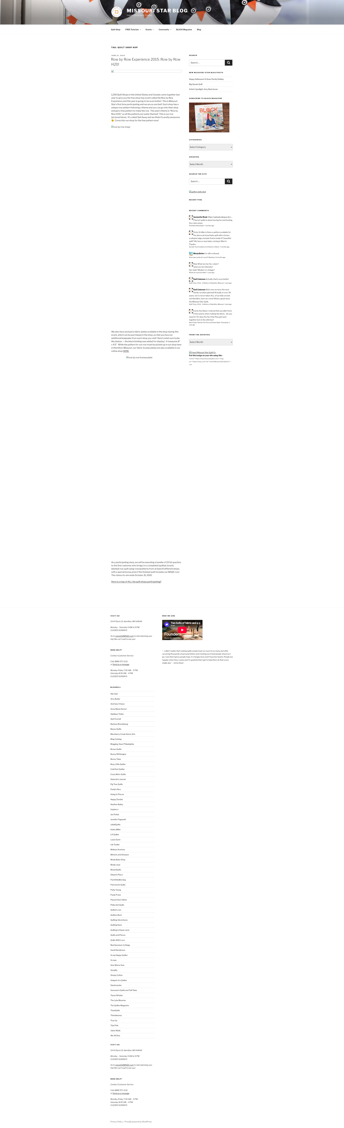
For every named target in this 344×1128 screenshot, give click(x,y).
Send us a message (121, 664)
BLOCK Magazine (184, 29)
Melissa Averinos (117, 849)
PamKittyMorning (118, 880)
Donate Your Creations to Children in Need (204, 247)
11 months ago (220, 257)
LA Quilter (114, 834)
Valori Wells (115, 1030)
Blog (199, 29)
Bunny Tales (115, 759)
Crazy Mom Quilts (118, 774)
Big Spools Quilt (196, 84)
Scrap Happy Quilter (119, 955)
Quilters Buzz (116, 915)
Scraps (113, 960)
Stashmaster (116, 985)
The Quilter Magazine (119, 1005)
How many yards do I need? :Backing (202, 257)
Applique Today (117, 714)
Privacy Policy (116, 1121)
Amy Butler (115, 699)
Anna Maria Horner (118, 709)
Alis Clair (114, 694)
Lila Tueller (115, 844)
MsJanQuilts (115, 870)
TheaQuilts (115, 1010)
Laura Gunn (115, 839)
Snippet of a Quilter (118, 980)
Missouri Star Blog (157, 11)
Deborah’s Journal (118, 779)
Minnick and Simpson (119, 854)
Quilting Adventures (119, 920)
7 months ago (209, 226)
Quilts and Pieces (117, 935)
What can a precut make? (198, 272)
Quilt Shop (115, 29)
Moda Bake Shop (117, 859)
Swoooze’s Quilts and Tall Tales (123, 990)
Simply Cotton (116, 975)
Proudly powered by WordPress (138, 1121)
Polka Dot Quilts (117, 905)
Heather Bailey (116, 804)
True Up (113, 1020)
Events (149, 29)
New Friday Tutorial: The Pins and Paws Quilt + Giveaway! (209, 322)
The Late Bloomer (118, 1000)
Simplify (113, 970)
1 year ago (210, 272)
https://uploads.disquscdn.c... (220, 217)
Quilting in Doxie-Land (119, 930)
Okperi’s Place (116, 874)
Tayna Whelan (116, 995)
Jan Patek (114, 814)
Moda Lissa (115, 865)
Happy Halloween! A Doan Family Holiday (206, 79)
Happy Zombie (116, 799)
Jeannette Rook (200, 217)
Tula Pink (114, 1025)
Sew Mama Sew (117, 965)
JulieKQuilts (115, 824)
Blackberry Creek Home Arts (122, 734)
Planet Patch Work (118, 900)
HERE (126, 351)
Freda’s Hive (115, 789)
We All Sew (115, 1035)
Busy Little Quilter (118, 764)
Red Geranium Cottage (120, 945)
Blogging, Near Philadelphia (122, 744)
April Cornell (115, 719)
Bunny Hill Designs (118, 754)
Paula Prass (115, 895)
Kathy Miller (115, 829)
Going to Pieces (117, 794)
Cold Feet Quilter (117, 769)
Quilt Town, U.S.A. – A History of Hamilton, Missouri (206, 283)
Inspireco (114, 809)
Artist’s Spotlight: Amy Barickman (203, 89)
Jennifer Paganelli (118, 819)
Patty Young (115, 890)
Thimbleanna (116, 1015)
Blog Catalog (115, 739)
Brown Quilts (115, 749)
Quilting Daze (116, 925)
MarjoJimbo (198, 253)
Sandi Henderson (117, 950)
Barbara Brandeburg (119, 724)
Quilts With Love (117, 940)
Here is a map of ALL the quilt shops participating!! (136, 581)
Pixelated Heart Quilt (196, 226)
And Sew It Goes (117, 704)
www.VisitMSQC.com (124, 636)
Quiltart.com (115, 910)
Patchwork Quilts (117, 885)
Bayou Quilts (115, 729)
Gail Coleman (199, 279)
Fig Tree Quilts (116, 784)
